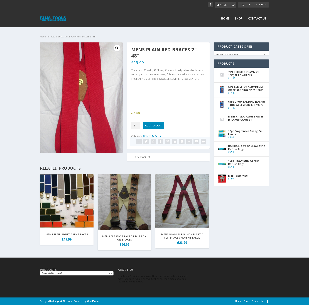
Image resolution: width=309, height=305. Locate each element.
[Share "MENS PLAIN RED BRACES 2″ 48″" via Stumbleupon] (189, 141)
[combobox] (241, 53)
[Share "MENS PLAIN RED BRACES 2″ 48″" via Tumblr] (160, 141)
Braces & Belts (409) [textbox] (240, 54)
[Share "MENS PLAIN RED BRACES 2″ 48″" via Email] (196, 141)
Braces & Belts (55, 36)
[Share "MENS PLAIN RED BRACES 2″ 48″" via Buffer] (182, 141)
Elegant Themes (62, 301)
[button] (117, 48)
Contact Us (257, 18)
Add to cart (153, 125)
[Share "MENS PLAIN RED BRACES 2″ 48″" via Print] (203, 141)
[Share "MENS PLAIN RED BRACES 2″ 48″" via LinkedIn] (174, 141)
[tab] (168, 157)
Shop (239, 18)
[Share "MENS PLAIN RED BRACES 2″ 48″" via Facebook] (139, 141)
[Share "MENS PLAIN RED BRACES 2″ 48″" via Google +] (153, 141)
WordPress (93, 301)
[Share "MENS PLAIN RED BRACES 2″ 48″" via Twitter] (146, 141)
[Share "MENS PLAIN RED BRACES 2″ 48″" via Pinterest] (167, 141)
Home (225, 18)
